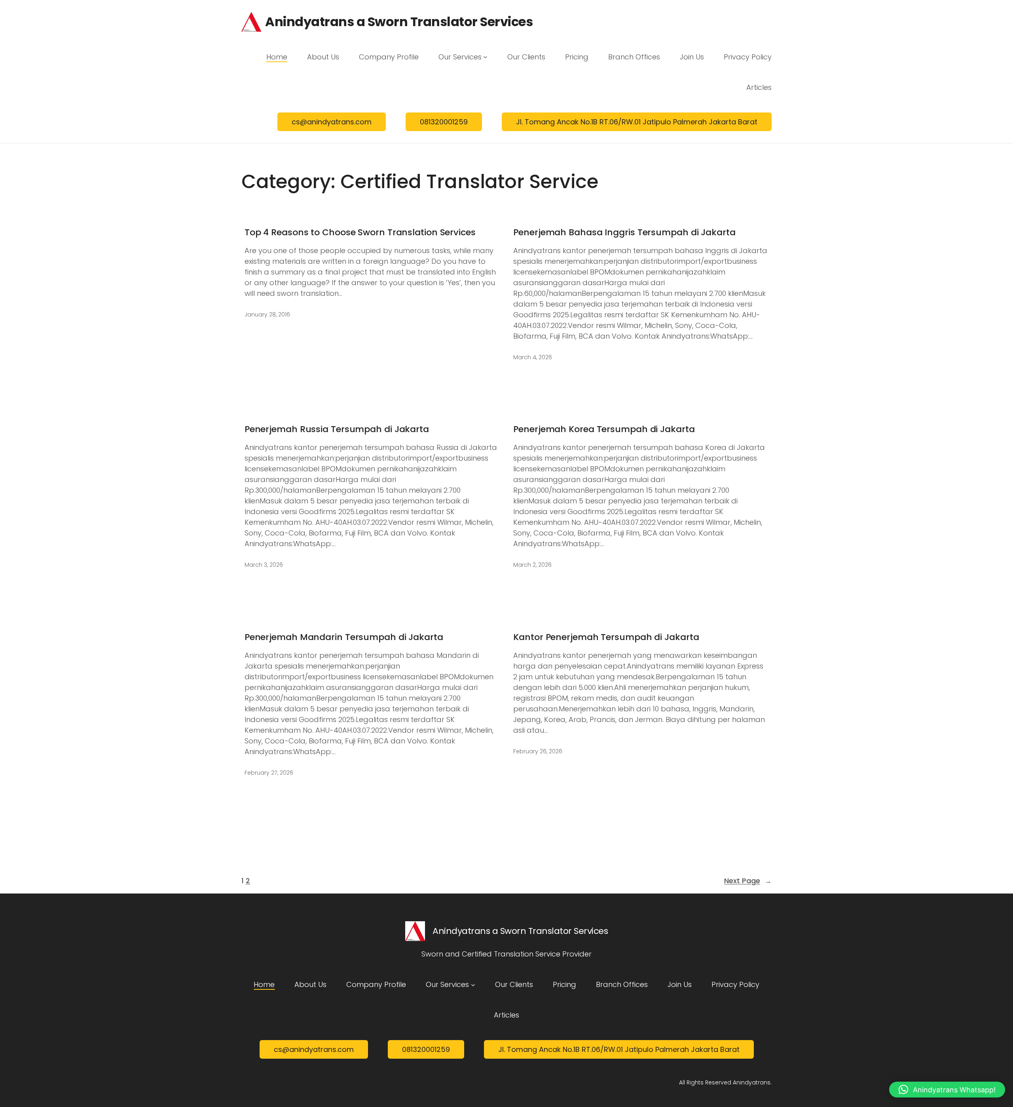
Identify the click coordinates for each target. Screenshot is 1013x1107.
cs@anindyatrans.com (332, 122)
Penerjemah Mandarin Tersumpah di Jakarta (344, 637)
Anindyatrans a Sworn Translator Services (399, 21)
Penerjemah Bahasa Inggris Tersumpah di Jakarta (624, 233)
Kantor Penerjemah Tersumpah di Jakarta (606, 637)
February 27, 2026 (269, 773)
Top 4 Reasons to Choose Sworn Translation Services (360, 233)
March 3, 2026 (264, 565)
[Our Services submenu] (485, 57)
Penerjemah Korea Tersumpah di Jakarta (603, 429)
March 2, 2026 (532, 565)
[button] (947, 1089)
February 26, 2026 (537, 751)
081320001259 (444, 122)
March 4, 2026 (532, 357)
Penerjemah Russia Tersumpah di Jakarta (337, 429)
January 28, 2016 (267, 314)
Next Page (748, 881)
